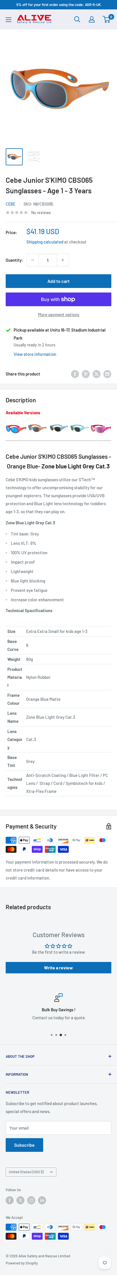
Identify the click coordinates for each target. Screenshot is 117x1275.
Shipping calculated (44, 241)
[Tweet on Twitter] (97, 373)
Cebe (10, 204)
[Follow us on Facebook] (10, 1200)
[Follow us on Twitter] (20, 1200)
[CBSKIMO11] (80, 423)
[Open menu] (8, 19)
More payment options (58, 314)
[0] (106, 19)
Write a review (58, 967)
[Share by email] (107, 373)
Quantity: (14, 260)
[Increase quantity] (63, 260)
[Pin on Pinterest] (86, 373)
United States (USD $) (26, 1172)
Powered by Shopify (22, 1263)
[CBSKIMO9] (58, 423)
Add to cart (58, 281)
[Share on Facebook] (75, 373)
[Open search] (77, 19)
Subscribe (24, 1145)
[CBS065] (37, 423)
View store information (35, 354)
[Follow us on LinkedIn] (42, 1200)
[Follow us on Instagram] (31, 1200)
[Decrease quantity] (33, 260)
